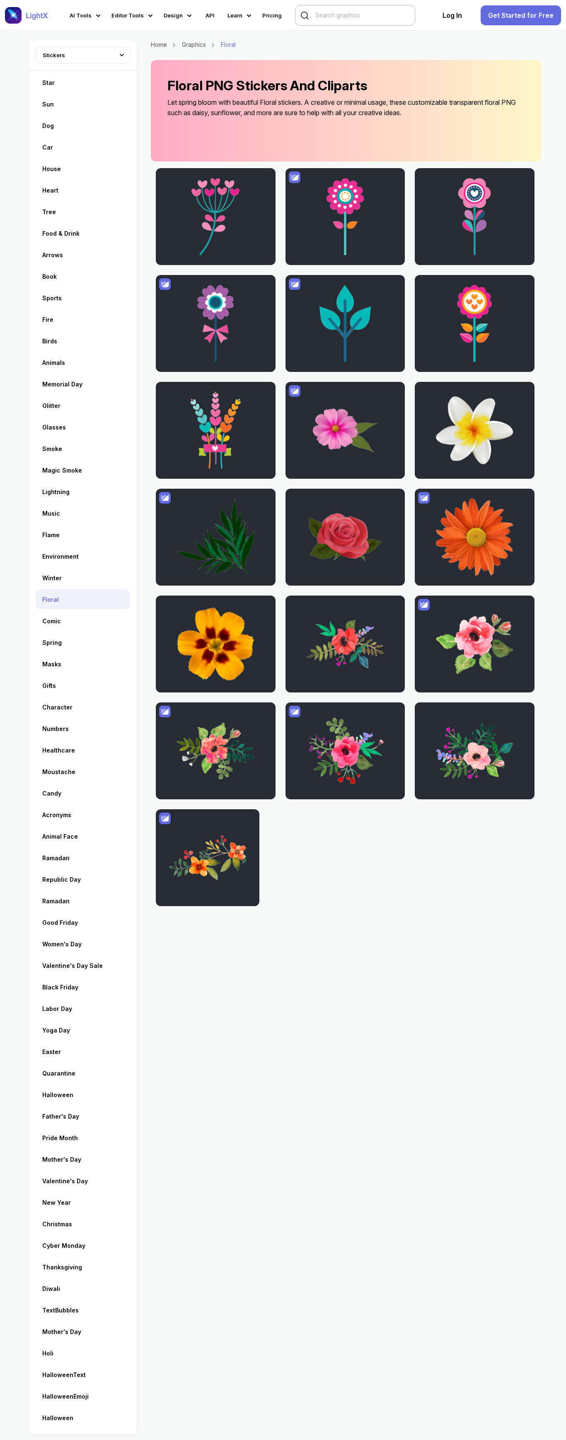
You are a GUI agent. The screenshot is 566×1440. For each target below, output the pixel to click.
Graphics (194, 44)
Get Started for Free (521, 15)
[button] (86, 14)
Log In (452, 15)
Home (159, 44)
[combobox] (83, 53)
